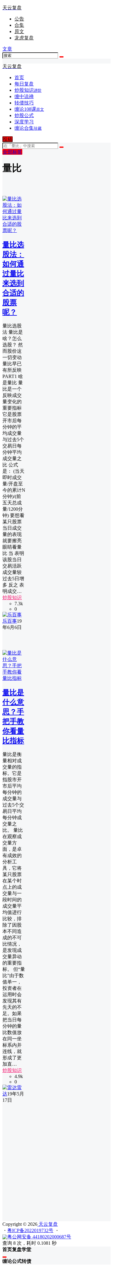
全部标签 (12, 151)
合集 (19, 25)
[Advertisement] (56, 1160)
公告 (19, 18)
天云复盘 (47, 1224)
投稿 (7, 139)
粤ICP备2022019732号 (30, 1230)
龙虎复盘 (24, 37)
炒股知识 (12, 597)
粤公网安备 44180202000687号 (39, 1236)
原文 (19, 31)
